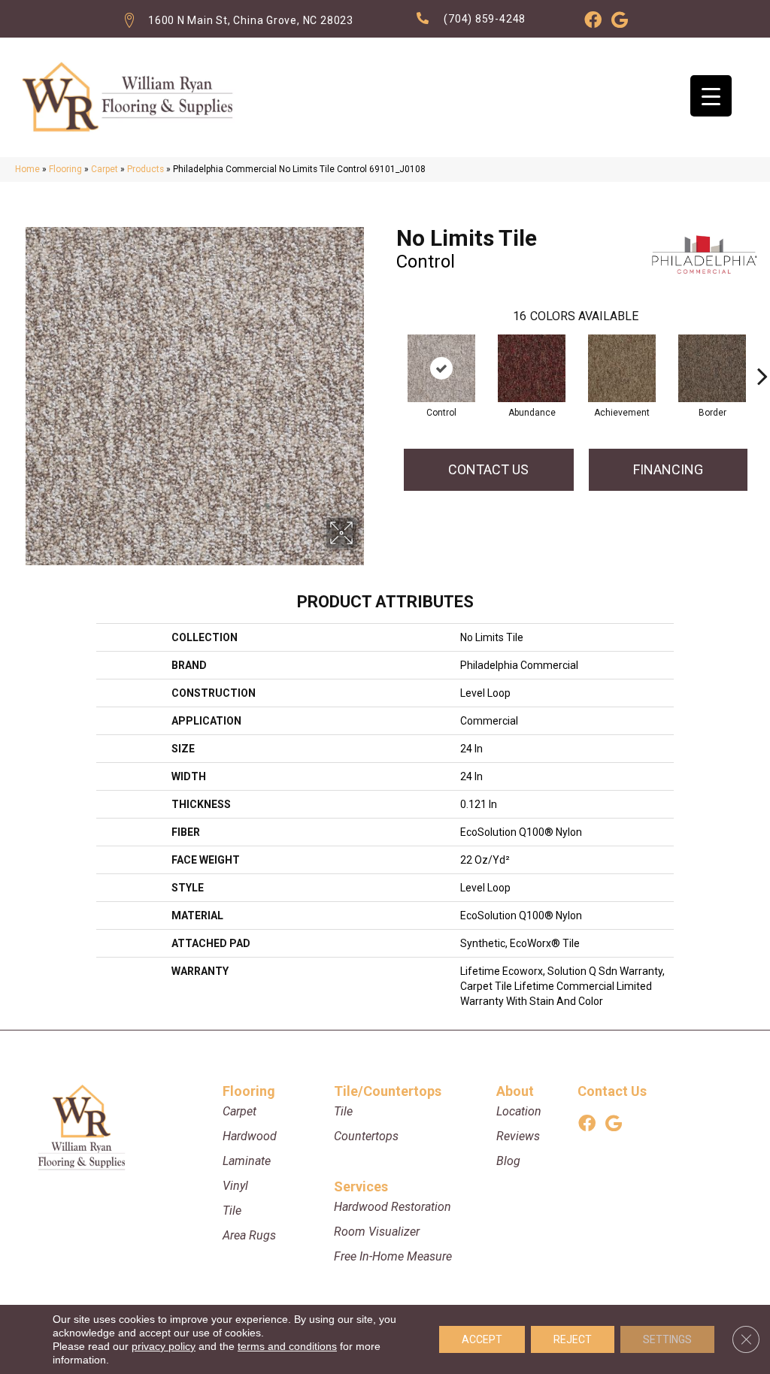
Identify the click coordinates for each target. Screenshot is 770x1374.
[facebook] (593, 23)
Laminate (247, 1161)
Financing (668, 469)
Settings (667, 1339)
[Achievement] (621, 368)
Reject (572, 1339)
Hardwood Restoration (392, 1207)
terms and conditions (287, 1346)
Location (518, 1111)
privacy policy (164, 1346)
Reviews (518, 1136)
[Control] (441, 368)
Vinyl (235, 1186)
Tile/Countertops (387, 1091)
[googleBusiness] (619, 23)
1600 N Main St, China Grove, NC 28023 (250, 20)
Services (361, 1186)
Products (145, 169)
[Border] (712, 368)
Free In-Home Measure (393, 1256)
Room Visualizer (377, 1231)
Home (27, 169)
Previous (388, 353)
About (515, 1091)
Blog (508, 1161)
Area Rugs (249, 1235)
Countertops (366, 1136)
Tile (232, 1210)
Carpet (104, 169)
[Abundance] (531, 368)
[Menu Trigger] (711, 96)
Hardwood (250, 1136)
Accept (482, 1339)
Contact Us (488, 469)
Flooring (65, 169)
